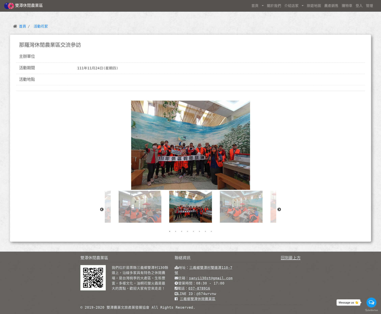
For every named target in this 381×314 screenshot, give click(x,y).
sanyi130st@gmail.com (211, 278)
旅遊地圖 (314, 6)
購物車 (347, 6)
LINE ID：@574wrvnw (197, 294)
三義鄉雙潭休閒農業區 (198, 299)
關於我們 (274, 6)
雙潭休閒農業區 (29, 5)
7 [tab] (205, 231)
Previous (102, 210)
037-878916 (199, 288)
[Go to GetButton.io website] (371, 310)
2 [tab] (176, 231)
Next (279, 210)
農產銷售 (331, 6)
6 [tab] (199, 231)
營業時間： (187, 283)
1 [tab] (170, 231)
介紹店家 (292, 6)
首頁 (256, 6)
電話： (183, 288)
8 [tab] (211, 231)
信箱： (183, 278)
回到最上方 (291, 258)
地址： (184, 268)
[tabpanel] (190, 207)
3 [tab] (182, 231)
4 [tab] (188, 231)
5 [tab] (193, 231)
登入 (359, 6)
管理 (369, 6)
